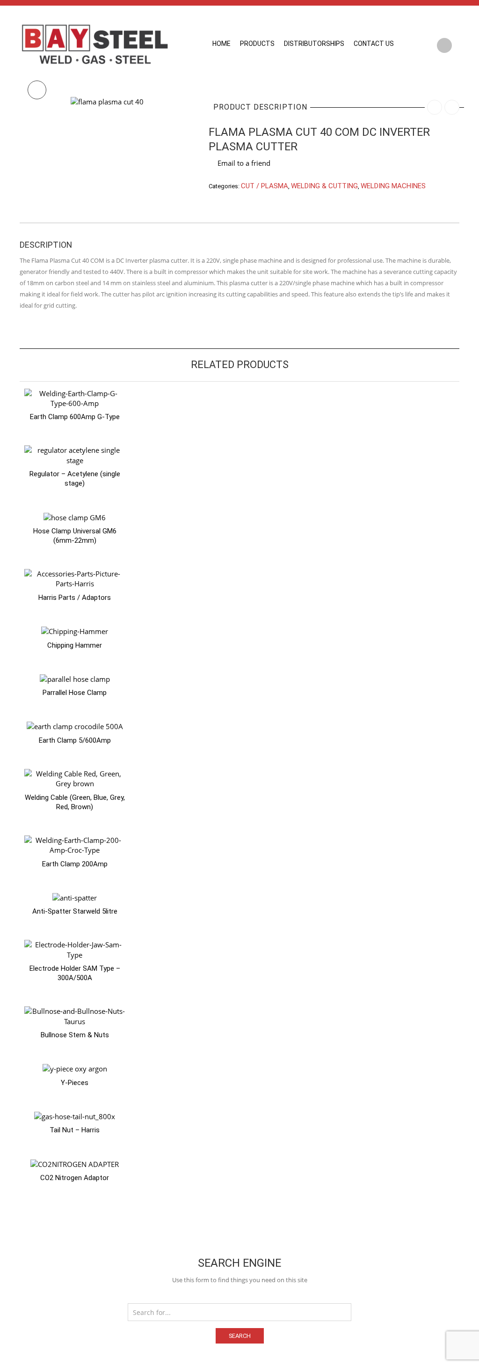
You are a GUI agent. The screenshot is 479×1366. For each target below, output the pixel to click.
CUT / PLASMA (264, 186)
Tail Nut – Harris (75, 1130)
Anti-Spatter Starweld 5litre (74, 911)
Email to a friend (244, 163)
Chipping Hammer (74, 645)
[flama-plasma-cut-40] (107, 101)
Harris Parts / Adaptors (74, 597)
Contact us (374, 43)
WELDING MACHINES (393, 186)
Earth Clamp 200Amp (75, 864)
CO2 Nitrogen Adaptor (74, 1178)
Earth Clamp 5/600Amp (75, 740)
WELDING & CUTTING (324, 186)
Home (221, 43)
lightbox (37, 90)
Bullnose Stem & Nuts (75, 1035)
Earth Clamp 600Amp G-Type (75, 417)
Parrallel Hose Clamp (75, 692)
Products (257, 43)
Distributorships (314, 43)
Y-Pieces (74, 1082)
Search (240, 1335)
